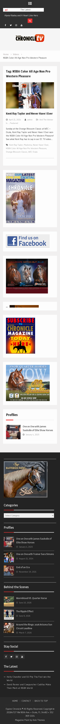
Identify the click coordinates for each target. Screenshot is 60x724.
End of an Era (23, 567)
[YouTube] (21, 25)
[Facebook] (5, 25)
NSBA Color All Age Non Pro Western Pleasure (26, 148)
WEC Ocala (32, 152)
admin (29, 119)
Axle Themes (39, 720)
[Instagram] (16, 25)
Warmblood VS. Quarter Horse (31, 598)
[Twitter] (10, 25)
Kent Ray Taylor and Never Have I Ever (29, 113)
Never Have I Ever (40, 145)
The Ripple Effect (24, 611)
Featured (14, 123)
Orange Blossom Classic (16, 152)
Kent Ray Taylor (16, 145)
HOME (15, 701)
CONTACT (26, 701)
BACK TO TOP (41, 701)
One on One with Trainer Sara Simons (35, 554)
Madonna (28, 145)
